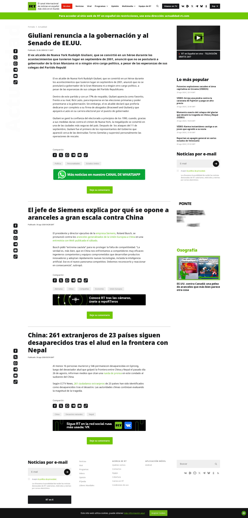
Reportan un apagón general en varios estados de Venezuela (196, 139)
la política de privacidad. (196, 171)
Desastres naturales (74, 414)
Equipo (115, 473)
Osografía (187, 250)
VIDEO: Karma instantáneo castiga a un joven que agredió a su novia (197, 128)
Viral (89, 6)
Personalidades (73, 163)
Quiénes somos (118, 465)
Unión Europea (116, 288)
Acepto (193, 171)
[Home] (32, 6)
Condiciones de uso (120, 485)
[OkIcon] (206, 6)
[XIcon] (192, 6)
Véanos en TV (170, 6)
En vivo (66, 6)
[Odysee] (195, 473)
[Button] (157, 6)
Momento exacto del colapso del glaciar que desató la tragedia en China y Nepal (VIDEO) (197, 115)
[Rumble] (187, 6)
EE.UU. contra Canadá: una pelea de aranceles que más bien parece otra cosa (198, 287)
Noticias (80, 6)
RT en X (49, 499)
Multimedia (127, 6)
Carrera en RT (118, 481)
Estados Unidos (92, 163)
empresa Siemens (105, 233)
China (71, 288)
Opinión (115, 6)
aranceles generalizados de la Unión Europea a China (106, 237)
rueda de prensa (112, 373)
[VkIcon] (183, 6)
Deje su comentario (100, 189)
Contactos (116, 469)
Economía (99, 288)
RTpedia (82, 481)
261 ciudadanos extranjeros (89, 383)
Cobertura (116, 477)
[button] (198, 37)
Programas (100, 6)
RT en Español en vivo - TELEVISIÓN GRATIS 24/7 (198, 55)
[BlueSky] (201, 6)
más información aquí (134, 513)
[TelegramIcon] (197, 6)
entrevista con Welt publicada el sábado (75, 240)
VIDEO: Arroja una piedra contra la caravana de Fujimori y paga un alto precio (195, 101)
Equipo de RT (145, 6)
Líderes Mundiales (86, 485)
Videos (82, 473)
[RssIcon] (218, 473)
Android (148, 465)
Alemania (59, 288)
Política (58, 163)
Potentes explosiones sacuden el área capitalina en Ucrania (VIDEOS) (196, 88)
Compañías (84, 288)
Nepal (91, 414)
